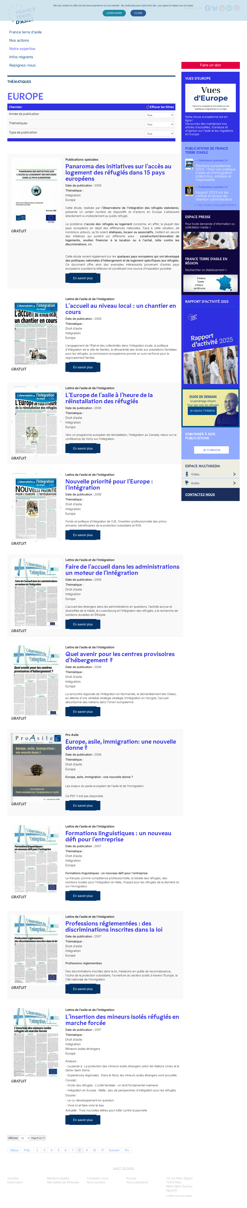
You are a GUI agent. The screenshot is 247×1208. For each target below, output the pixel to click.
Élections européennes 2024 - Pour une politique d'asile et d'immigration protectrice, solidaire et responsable (215, 173)
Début (14, 1150)
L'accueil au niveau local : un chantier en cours (120, 309)
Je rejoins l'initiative (202, 410)
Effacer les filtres (161, 107)
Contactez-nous (97, 1178)
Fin (127, 1150)
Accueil (131, 1178)
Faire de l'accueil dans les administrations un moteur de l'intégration (122, 570)
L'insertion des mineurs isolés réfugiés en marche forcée (122, 1020)
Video (195, 474)
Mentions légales (58, 1178)
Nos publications (137, 1182)
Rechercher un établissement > (206, 270)
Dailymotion (15, 1182)
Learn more (114, 13)
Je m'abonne (211, 450)
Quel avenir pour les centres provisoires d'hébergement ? (119, 657)
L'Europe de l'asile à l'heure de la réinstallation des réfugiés (109, 398)
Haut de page (123, 1168)
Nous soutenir (96, 1182)
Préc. (27, 1150)
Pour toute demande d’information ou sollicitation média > (210, 225)
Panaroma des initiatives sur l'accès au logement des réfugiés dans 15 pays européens (118, 172)
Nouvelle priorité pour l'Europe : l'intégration (109, 484)
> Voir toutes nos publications (215, 205)
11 (102, 1150)
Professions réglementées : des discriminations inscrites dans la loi (113, 926)
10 (94, 1150)
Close (138, 13)
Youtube (13, 1178)
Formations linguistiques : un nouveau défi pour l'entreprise (118, 836)
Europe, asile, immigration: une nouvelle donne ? (120, 745)
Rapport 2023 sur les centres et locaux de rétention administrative (213, 195)
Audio (195, 483)
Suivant (114, 1150)
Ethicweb (73, 1182)
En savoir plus (83, 278)
